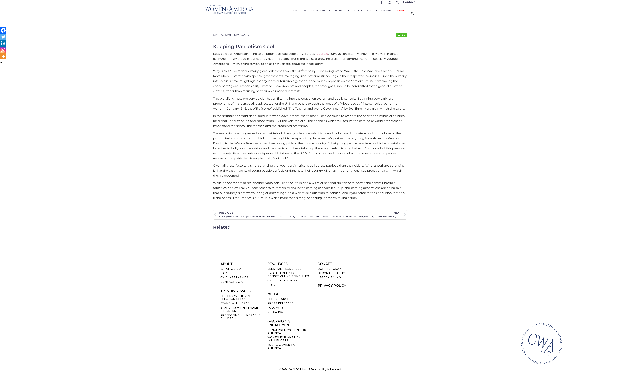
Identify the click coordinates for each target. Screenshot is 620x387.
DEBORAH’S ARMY (331, 273)
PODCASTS (275, 307)
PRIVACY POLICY (332, 285)
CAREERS (227, 273)
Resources (340, 10)
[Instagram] (3, 50)
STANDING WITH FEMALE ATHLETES (239, 309)
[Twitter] (3, 37)
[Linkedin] (3, 43)
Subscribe (386, 10)
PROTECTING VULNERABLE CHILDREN (240, 317)
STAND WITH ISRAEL (236, 303)
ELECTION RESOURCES (284, 268)
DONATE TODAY (329, 268)
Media (356, 10)
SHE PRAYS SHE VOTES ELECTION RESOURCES (237, 297)
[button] (412, 13)
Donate (400, 10)
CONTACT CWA (231, 281)
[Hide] (1, 62)
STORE (272, 285)
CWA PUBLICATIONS (282, 280)
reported (322, 54)
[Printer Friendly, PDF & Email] (401, 35)
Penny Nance (278, 299)
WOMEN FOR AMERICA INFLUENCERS (284, 339)
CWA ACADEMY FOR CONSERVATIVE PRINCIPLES (288, 275)
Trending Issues (318, 10)
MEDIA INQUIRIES (280, 312)
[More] (3, 56)
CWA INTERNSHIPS (234, 277)
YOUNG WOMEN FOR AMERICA (282, 346)
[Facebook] (3, 30)
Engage (370, 10)
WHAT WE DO (230, 268)
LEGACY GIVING (329, 277)
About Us (297, 10)
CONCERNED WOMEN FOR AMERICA (286, 332)
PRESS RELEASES (280, 303)
